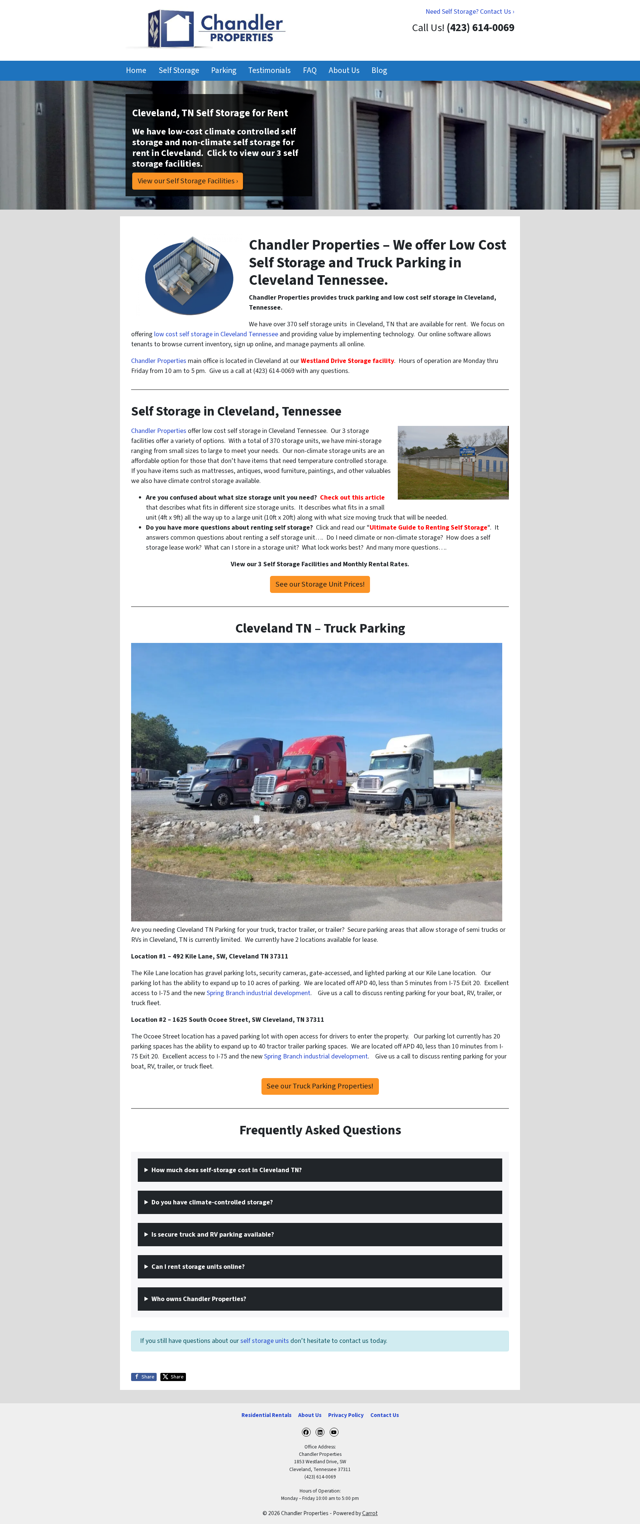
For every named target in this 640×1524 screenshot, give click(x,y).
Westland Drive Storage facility (347, 361)
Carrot (370, 1513)
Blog (379, 70)
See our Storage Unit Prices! (320, 584)
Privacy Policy (346, 1415)
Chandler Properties (158, 361)
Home (136, 70)
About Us (344, 70)
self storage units (264, 1340)
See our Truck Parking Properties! (320, 1086)
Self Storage (179, 70)
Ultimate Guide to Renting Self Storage (428, 527)
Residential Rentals (266, 1415)
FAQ (310, 70)
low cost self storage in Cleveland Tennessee (216, 334)
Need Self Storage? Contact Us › (470, 11)
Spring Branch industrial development (258, 993)
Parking (223, 70)
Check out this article (352, 497)
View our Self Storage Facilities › (188, 181)
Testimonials (269, 70)
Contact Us (384, 1415)
